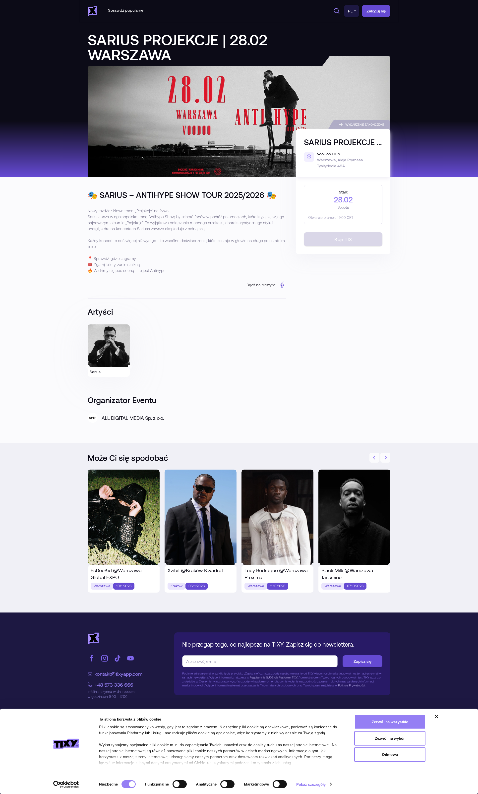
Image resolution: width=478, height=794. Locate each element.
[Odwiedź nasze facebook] (282, 284)
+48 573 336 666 (114, 685)
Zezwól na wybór (390, 738)
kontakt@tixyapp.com (118, 674)
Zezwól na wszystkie (390, 722)
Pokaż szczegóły (311, 784)
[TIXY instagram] (105, 658)
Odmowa (390, 754)
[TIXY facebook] (92, 658)
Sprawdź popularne (125, 10)
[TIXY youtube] (130, 658)
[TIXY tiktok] (117, 658)
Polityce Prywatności (351, 685)
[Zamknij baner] (436, 716)
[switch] (180, 784)
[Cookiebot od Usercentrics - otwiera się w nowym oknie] (66, 784)
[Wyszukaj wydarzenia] (335, 11)
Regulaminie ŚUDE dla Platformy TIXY (273, 677)
